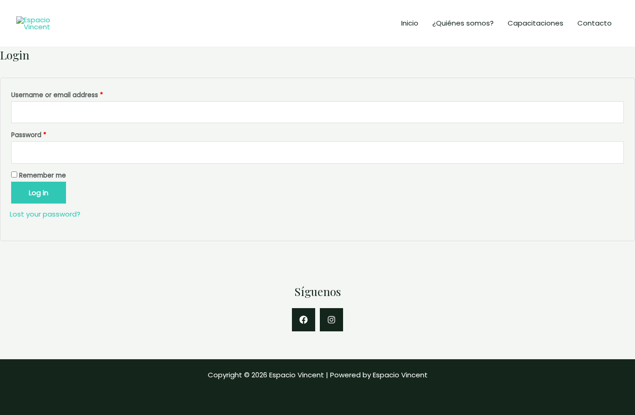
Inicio (409, 23)
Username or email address (57, 95)
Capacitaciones (535, 23)
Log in (38, 193)
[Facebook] (303, 319)
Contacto (594, 23)
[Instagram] (331, 319)
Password (28, 135)
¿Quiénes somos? (463, 23)
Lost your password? (45, 214)
